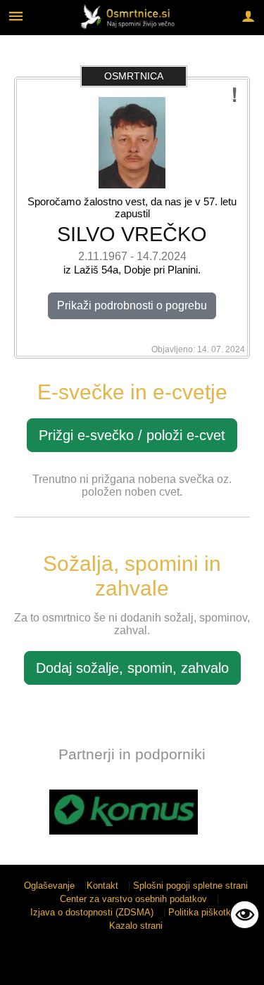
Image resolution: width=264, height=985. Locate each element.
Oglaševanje (49, 885)
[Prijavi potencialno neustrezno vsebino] (234, 95)
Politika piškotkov (204, 912)
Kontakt (102, 885)
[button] (24, 814)
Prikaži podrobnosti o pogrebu (132, 305)
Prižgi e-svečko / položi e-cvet (132, 435)
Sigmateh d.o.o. (125, 965)
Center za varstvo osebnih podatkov (133, 899)
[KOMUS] (123, 812)
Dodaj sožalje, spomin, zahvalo (132, 668)
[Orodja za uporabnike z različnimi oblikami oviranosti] (244, 915)
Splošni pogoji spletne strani (190, 885)
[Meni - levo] (15, 15)
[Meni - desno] (248, 15)
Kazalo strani (136, 925)
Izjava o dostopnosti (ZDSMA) (91, 912)
